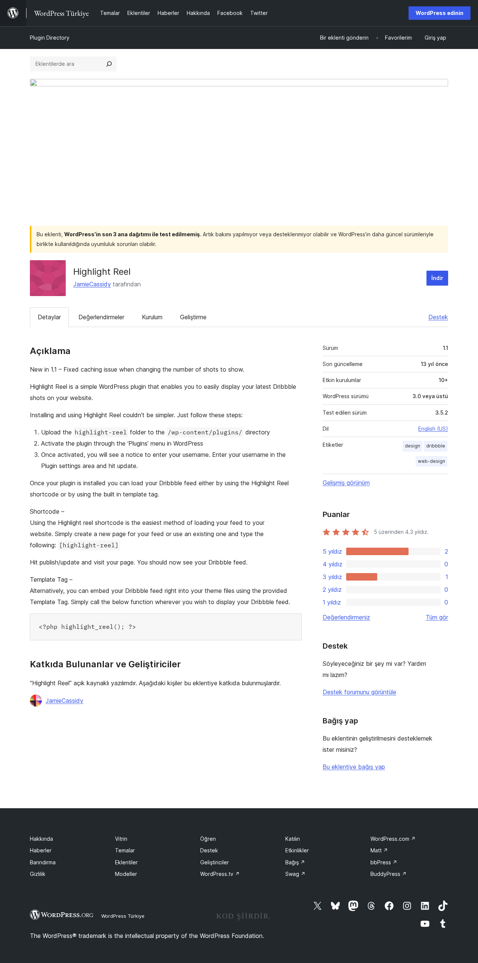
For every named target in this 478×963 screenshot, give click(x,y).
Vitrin (121, 839)
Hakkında (41, 839)
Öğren (208, 839)
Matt (379, 850)
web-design (431, 461)
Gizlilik (38, 874)
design (412, 446)
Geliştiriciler (214, 862)
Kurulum (152, 317)
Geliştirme (193, 317)
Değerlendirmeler (101, 317)
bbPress (383, 862)
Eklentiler (126, 862)
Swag (295, 874)
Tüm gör (437, 617)
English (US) (433, 428)
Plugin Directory (49, 37)
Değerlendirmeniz (346, 617)
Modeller (126, 874)
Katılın (292, 839)
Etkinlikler (297, 850)
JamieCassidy (92, 284)
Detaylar (49, 317)
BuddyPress (388, 874)
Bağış (295, 862)
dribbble (435, 446)
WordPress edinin (439, 13)
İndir (437, 278)
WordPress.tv (220, 874)
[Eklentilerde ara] (109, 63)
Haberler (41, 850)
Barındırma (43, 862)
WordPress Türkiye (123, 916)
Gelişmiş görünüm (346, 482)
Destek (438, 317)
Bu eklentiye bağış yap (354, 766)
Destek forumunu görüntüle (359, 692)
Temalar (125, 850)
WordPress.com (393, 839)
